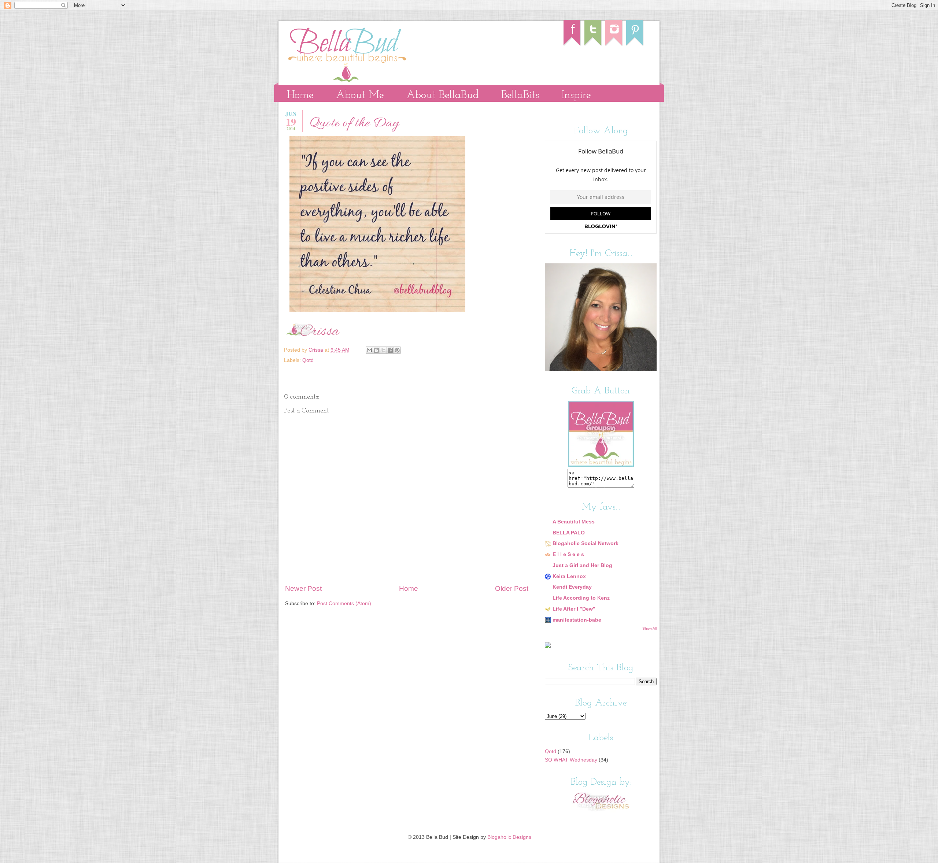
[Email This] (369, 350)
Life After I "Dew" (574, 609)
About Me (360, 95)
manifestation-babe (577, 620)
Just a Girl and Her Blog (582, 565)
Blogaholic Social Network (585, 543)
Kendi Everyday (572, 587)
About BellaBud (442, 95)
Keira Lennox (569, 576)
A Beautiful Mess (574, 522)
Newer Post (303, 588)
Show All (649, 628)
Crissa (317, 350)
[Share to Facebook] (390, 350)
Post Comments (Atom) (344, 603)
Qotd (308, 360)
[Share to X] (383, 350)
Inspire (576, 95)
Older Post (511, 588)
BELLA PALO (569, 533)
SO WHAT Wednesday (571, 760)
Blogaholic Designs (509, 837)
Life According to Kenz (581, 598)
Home (300, 95)
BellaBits (520, 95)
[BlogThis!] (376, 350)
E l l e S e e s (568, 554)
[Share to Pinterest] (397, 350)
